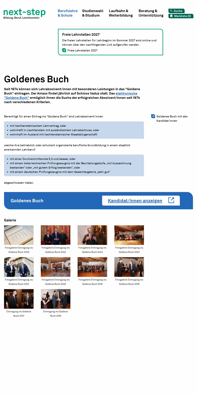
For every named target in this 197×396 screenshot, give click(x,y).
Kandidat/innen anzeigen (135, 200)
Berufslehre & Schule (68, 13)
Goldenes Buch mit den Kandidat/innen (172, 118)
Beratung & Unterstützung (151, 13)
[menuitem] (70, 14)
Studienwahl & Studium (92, 13)
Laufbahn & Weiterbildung (121, 13)
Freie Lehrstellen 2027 (82, 50)
